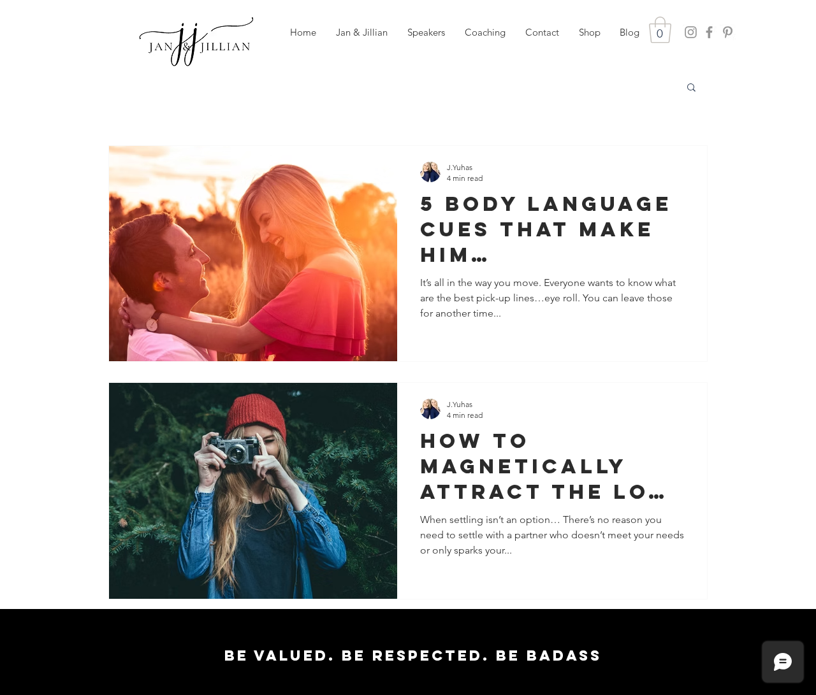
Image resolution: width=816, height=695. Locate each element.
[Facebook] (709, 32)
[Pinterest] (728, 32)
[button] (426, 32)
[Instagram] (691, 32)
